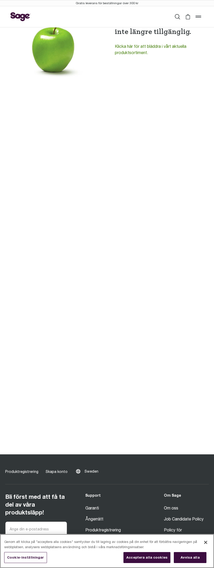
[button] (188, 16)
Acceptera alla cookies (147, 557)
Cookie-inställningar (25, 557)
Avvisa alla (190, 557)
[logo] (20, 16)
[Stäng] (205, 542)
